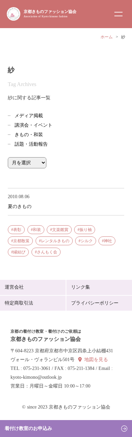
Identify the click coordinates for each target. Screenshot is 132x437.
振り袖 (86, 229)
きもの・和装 (29, 134)
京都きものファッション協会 (50, 13)
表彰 (17, 229)
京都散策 (21, 240)
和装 (37, 229)
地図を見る (96, 359)
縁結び (19, 252)
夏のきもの (19, 206)
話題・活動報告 (31, 144)
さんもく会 (47, 252)
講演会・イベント (33, 125)
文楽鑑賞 (60, 229)
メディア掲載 (29, 115)
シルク (87, 240)
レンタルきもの (55, 240)
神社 (108, 240)
